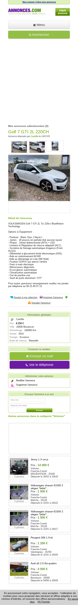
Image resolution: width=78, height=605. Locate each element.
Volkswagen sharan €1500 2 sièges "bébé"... (47, 487)
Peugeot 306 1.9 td (42, 537)
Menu (40, 25)
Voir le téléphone (40, 365)
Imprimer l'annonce (53, 297)
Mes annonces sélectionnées (26, 126)
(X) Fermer (43, 601)
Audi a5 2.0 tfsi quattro (44, 563)
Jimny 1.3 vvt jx (39, 459)
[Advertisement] (39, 80)
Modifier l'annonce (25, 380)
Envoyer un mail (41, 356)
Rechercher (40, 34)
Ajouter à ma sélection (25, 297)
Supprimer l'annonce (26, 384)
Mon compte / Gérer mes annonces (39, 2)
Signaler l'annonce (40, 303)
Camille (34, 136)
